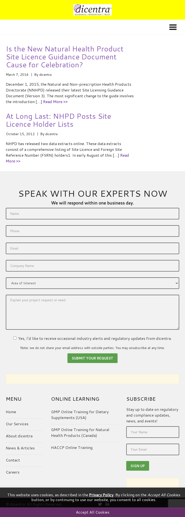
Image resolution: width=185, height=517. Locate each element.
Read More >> (55, 101)
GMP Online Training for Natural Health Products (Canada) (80, 432)
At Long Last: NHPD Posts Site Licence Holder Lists (58, 120)
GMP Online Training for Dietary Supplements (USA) (80, 414)
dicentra (45, 74)
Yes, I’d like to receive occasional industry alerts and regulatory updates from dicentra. (95, 338)
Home (11, 411)
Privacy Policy (101, 494)
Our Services (17, 423)
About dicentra (19, 436)
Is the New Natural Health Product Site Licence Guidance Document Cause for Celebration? (65, 57)
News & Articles (20, 448)
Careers (13, 472)
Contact (13, 460)
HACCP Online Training (71, 447)
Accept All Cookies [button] (92, 512)
